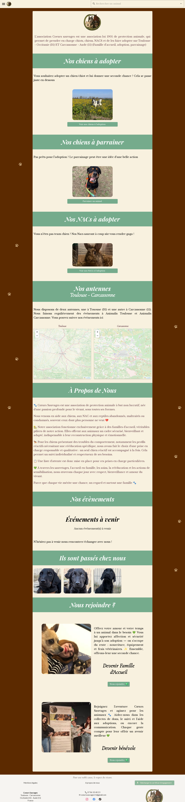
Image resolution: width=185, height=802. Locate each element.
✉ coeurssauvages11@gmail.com (92, 795)
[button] (180, 3)
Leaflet (87, 378)
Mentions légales (31, 783)
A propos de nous (92, 783)
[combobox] (137, 3)
